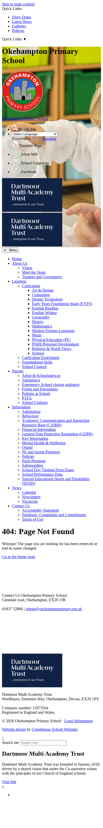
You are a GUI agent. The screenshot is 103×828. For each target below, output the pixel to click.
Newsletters (31, 497)
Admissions (31, 411)
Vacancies (30, 501)
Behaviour (30, 416)
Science (38, 353)
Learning (19, 281)
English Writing (44, 313)
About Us (20, 263)
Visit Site (9, 782)
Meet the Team (34, 272)
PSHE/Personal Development (55, 344)
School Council (34, 366)
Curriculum (31, 286)
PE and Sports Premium (41, 452)
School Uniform (35, 402)
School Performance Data (42, 474)
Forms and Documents (40, 389)
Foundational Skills (37, 362)
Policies (18, 30)
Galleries (19, 26)
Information (21, 407)
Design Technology (47, 299)
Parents (18, 371)
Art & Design (43, 290)
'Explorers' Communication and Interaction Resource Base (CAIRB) (56, 422)
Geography (41, 317)
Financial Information (39, 429)
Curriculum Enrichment (40, 357)
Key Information (35, 438)
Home (17, 259)
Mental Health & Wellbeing (44, 443)
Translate (49, 138)
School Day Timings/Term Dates (48, 470)
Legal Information (78, 721)
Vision (27, 268)
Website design (14, 729)
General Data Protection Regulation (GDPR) (57, 434)
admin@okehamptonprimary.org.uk (54, 609)
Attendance (31, 380)
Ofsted (27, 447)
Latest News (22, 21)
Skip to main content (18, 4)
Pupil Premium (34, 461)
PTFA (27, 398)
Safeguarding (32, 465)
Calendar (29, 492)
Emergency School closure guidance (51, 384)
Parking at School (36, 393)
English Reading (45, 308)
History (38, 322)
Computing (41, 295)
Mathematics (42, 326)
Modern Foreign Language (53, 331)
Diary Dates (21, 17)
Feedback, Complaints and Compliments (54, 515)
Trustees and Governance (42, 277)
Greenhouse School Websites (55, 729)
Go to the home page (18, 557)
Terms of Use (32, 519)
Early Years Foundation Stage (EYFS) (62, 304)
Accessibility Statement (40, 510)
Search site (10, 742)
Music (37, 335)
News (16, 488)
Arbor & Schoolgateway (41, 375)
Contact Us (21, 506)
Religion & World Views (51, 349)
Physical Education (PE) (51, 340)
